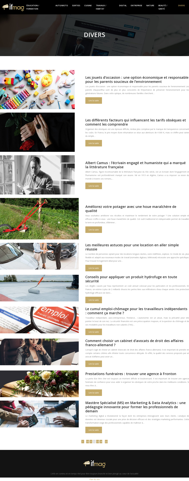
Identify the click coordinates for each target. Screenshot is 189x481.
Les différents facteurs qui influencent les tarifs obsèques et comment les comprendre (135, 122)
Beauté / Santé (162, 7)
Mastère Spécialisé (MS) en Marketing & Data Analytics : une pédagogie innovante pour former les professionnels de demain (135, 406)
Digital (123, 5)
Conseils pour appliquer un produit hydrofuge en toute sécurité (131, 278)
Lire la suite (94, 100)
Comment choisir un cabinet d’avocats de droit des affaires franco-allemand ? (134, 342)
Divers (181, 5)
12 (94, 441)
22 (106, 441)
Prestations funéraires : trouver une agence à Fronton (130, 373)
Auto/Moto (61, 5)
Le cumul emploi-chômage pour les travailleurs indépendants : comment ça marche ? (136, 310)
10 (87, 441)
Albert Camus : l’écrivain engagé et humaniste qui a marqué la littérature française (135, 164)
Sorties (76, 5)
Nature (150, 5)
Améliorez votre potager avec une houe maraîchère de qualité (130, 208)
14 (101, 441)
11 (91, 441)
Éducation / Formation (32, 7)
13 (97, 441)
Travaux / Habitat (101, 7)
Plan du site (94, 479)
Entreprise (136, 5)
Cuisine (88, 5)
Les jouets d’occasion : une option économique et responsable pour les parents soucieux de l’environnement (136, 79)
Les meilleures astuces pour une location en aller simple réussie (132, 247)
